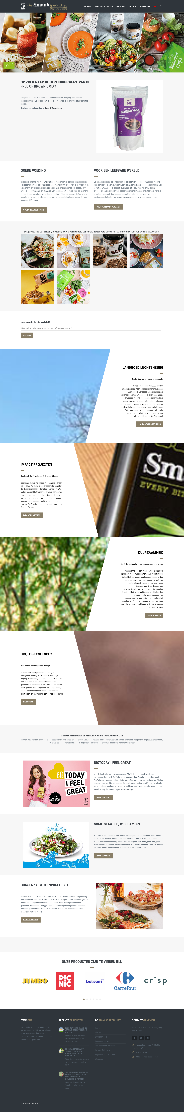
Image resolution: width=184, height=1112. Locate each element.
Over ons (121, 6)
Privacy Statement (102, 1050)
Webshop (99, 1059)
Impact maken (154, 615)
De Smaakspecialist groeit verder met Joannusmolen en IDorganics (74, 1052)
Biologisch (28, 702)
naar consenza (30, 920)
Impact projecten (104, 6)
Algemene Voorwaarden (105, 1054)
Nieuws (132, 6)
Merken (87, 6)
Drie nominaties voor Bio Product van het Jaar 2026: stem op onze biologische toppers (76, 1075)
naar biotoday (103, 797)
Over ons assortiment (34, 210)
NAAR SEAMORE (103, 856)
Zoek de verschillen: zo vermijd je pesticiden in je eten (76, 1030)
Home (97, 1028)
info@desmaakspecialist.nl (147, 1056)
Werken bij (145, 6)
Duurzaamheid (101, 1037)
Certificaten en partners (105, 1045)
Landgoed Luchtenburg (150, 424)
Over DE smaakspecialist (108, 207)
